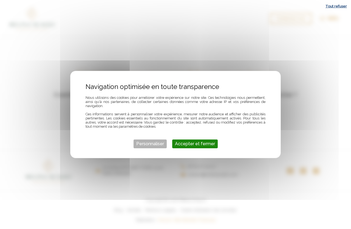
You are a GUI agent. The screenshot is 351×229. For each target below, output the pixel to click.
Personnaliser (150, 143)
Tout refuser (336, 6)
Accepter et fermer (195, 143)
